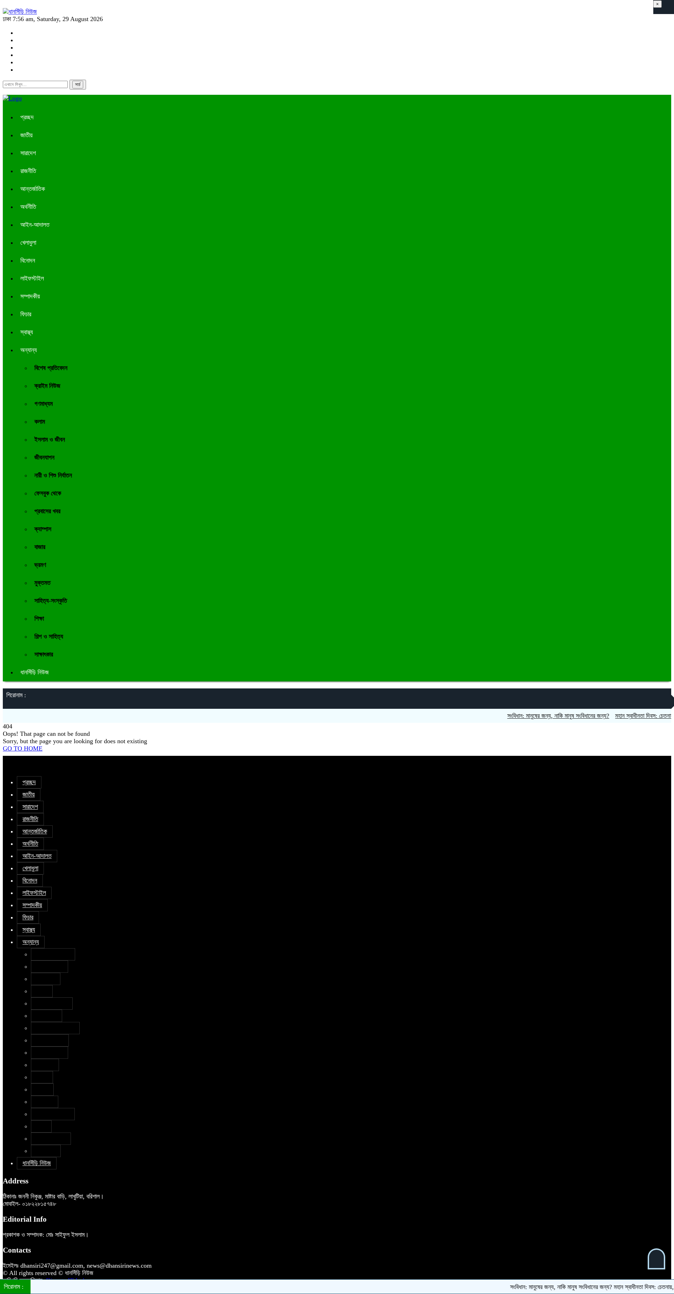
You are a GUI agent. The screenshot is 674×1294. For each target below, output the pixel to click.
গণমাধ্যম (43, 403)
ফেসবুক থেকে (47, 493)
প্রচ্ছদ (27, 117)
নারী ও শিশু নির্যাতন (53, 475)
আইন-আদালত (34, 224)
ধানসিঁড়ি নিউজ (34, 672)
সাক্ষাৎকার (43, 654)
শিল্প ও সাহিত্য (48, 636)
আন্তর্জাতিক (32, 188)
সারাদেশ (28, 153)
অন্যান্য (28, 350)
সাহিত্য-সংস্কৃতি (50, 600)
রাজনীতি (28, 170)
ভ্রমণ (40, 564)
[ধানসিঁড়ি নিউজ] (20, 11)
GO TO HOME (22, 748)
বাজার (39, 546)
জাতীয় (26, 135)
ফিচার (25, 314)
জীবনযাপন (44, 457)
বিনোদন (27, 260)
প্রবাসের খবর (47, 511)
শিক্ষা (39, 618)
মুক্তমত (42, 582)
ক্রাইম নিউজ (47, 385)
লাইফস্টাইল (32, 278)
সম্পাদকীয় (30, 296)
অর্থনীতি (28, 206)
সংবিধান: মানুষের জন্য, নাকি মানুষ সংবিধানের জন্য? (539, 715)
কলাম (39, 421)
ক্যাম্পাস (42, 529)
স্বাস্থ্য (26, 332)
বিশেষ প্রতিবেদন (50, 367)
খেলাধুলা (28, 242)
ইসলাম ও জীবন (49, 439)
